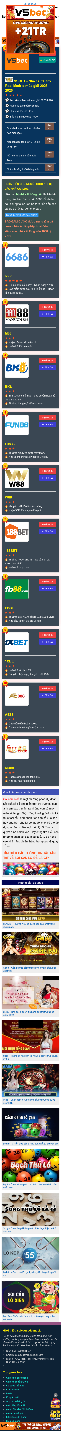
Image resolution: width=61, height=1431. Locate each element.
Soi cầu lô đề (11, 799)
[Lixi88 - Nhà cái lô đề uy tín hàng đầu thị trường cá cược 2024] (30, 1008)
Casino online (13, 1389)
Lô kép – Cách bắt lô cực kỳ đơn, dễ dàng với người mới (29, 1273)
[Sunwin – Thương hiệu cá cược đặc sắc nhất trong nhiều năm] (30, 920)
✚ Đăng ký (47, 249)
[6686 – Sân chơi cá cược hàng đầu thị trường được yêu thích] (30, 1096)
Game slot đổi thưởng (17, 1381)
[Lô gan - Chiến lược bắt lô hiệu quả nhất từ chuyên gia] (30, 1140)
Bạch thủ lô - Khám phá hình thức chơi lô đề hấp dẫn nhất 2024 (29, 1186)
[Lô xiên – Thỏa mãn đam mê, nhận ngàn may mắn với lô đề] (30, 1312)
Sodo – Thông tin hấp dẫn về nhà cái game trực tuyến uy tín (30, 1057)
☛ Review (47, 256)
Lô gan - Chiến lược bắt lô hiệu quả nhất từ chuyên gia (30, 1143)
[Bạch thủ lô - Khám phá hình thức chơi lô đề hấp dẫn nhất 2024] (30, 1180)
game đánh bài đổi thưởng (19, 1409)
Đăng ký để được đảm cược (21, 215)
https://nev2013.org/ (16, 1416)
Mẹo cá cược (13, 1420)
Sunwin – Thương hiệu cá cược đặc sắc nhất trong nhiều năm (29, 925)
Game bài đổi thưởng (17, 1377)
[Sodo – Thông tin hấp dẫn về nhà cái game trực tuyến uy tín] (30, 1052)
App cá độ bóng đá (15, 1401)
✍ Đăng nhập (47, 59)
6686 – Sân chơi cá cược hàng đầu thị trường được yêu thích (29, 1101)
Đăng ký (49, 127)
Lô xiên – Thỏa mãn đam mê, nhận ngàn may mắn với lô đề (29, 1317)
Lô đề (9, 1393)
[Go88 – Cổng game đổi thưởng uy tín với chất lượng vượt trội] (30, 964)
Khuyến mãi (12, 1397)
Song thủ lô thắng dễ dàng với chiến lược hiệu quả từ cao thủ (29, 1230)
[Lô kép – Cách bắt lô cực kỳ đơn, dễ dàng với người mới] (30, 1268)
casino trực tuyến (15, 1413)
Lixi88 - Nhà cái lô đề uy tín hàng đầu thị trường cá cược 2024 (28, 1013)
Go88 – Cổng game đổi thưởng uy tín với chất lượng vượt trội (29, 969)
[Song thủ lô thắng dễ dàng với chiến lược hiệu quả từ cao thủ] (30, 1224)
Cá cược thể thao (15, 1385)
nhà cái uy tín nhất (15, 1405)
